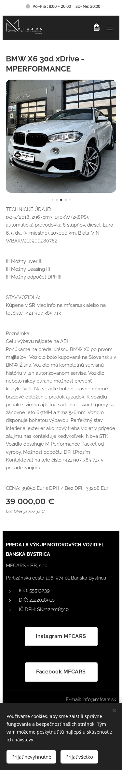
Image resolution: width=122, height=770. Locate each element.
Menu (109, 27)
